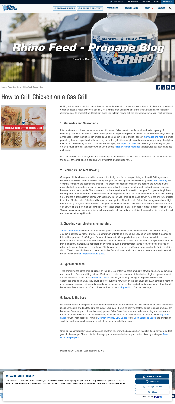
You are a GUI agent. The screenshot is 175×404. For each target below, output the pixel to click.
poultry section (125, 288)
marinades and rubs (153, 137)
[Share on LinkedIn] (173, 87)
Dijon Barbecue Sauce (145, 318)
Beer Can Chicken (101, 278)
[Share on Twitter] (163, 87)
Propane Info (112, 8)
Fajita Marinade (128, 144)
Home (3, 87)
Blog (156, 1)
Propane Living (131, 8)
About (147, 8)
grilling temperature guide (91, 254)
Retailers (167, 1)
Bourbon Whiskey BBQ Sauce (112, 318)
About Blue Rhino (14, 87)
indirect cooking (159, 181)
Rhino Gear (133, 1)
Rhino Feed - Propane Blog (33, 87)
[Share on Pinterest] (168, 87)
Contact (161, 8)
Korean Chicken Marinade (127, 147)
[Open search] (170, 8)
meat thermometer (71, 231)
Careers (146, 1)
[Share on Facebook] (158, 87)
